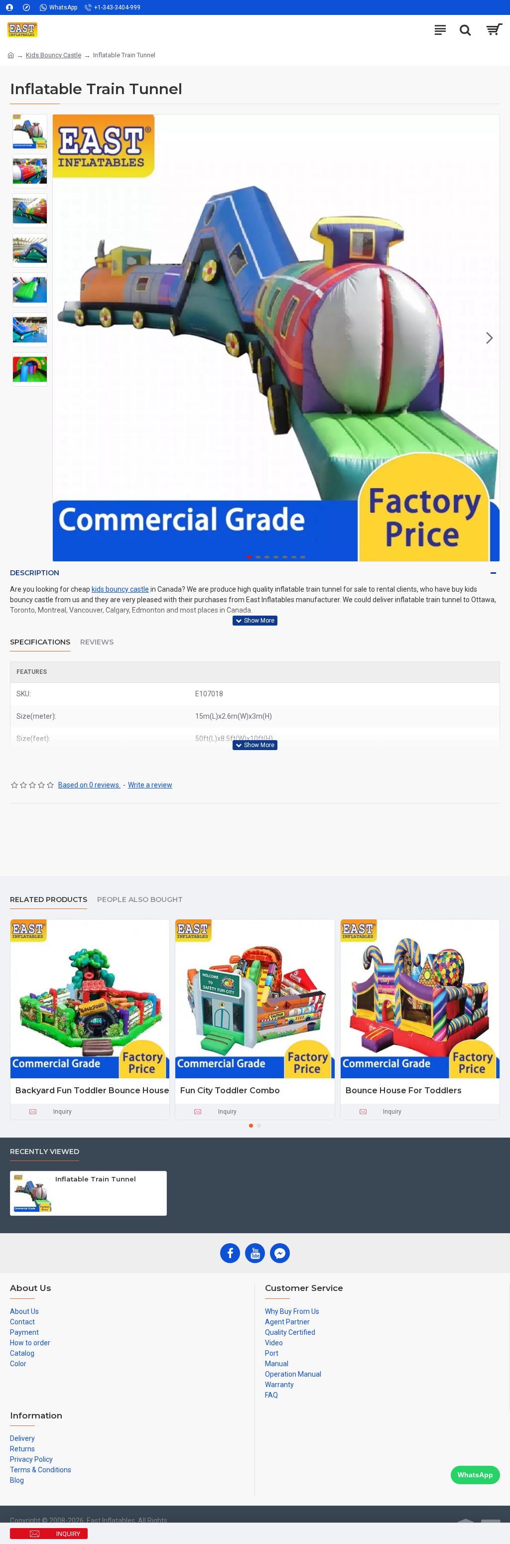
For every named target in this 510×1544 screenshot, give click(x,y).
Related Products (48, 900)
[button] (63, 338)
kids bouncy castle (120, 589)
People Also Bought (140, 900)
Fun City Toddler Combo (230, 1090)
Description (34, 572)
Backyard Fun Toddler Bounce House (92, 1090)
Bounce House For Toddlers (404, 1090)
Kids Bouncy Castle (53, 55)
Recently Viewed (44, 1152)
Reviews (97, 642)
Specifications (40, 642)
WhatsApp (475, 1475)
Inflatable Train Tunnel (95, 1179)
